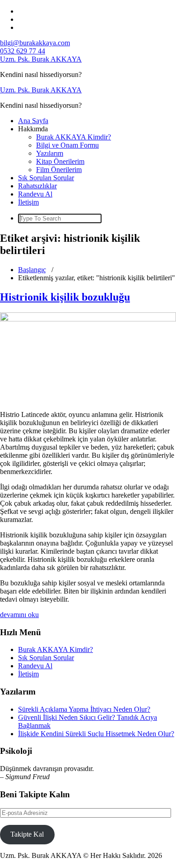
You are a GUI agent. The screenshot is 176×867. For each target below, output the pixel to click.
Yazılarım (49, 153)
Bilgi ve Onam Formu (67, 145)
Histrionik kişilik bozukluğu (65, 297)
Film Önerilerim (59, 169)
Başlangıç (32, 269)
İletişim (28, 202)
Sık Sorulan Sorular (46, 178)
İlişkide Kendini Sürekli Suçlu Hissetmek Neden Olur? (96, 734)
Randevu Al (35, 194)
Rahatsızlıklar (37, 186)
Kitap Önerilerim (60, 161)
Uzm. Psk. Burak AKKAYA (41, 59)
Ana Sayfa (33, 121)
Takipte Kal (27, 834)
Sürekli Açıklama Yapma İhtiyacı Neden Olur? (84, 709)
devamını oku (19, 614)
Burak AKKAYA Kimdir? (73, 137)
